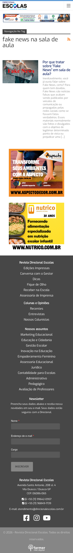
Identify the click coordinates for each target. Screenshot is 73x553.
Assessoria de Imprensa (36, 295)
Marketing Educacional (36, 335)
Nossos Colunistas (36, 320)
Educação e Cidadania (36, 340)
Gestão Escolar (36, 345)
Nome (15, 421)
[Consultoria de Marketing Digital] (36, 547)
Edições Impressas (37, 268)
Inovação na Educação (36, 351)
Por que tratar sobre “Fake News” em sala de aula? (56, 68)
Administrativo (36, 378)
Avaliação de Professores (36, 389)
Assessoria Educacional (36, 362)
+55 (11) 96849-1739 (39, 503)
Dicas (36, 279)
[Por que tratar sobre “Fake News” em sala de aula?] (20, 71)
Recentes (36, 309)
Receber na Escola (36, 290)
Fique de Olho (36, 284)
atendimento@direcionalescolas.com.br (41, 509)
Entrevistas (37, 314)
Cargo (14, 449)
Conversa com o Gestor (36, 274)
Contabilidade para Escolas (36, 373)
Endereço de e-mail (22, 436)
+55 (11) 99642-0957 (39, 499)
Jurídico (36, 367)
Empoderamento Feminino (36, 356)
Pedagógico (36, 384)
